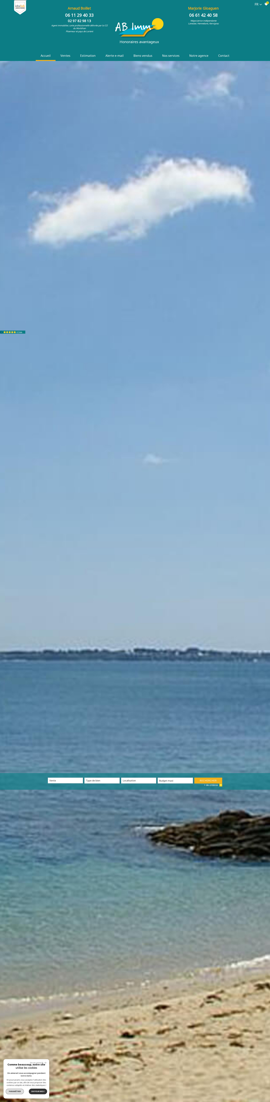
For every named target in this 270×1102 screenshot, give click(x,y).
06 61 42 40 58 (203, 15)
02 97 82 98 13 (79, 20)
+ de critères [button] (212, 785)
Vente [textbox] (52, 780)
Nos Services (170, 56)
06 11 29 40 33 (79, 15)
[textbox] (102, 780)
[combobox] (65, 780)
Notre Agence (198, 56)
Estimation (88, 56)
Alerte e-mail (114, 56)
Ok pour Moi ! (38, 1091)
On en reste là (36, 1062)
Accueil (46, 56)
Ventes (65, 56)
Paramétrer (15, 1091)
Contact (223, 56)
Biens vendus (142, 56)
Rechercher (208, 780)
